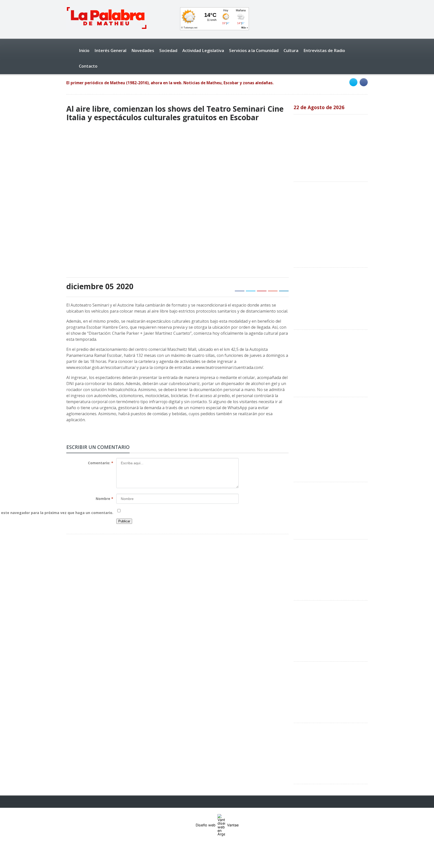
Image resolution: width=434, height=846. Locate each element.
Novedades (142, 50)
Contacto (88, 66)
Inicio (84, 50)
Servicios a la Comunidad (254, 50)
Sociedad (168, 50)
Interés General (110, 50)
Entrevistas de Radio (324, 50)
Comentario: (100, 462)
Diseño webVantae (217, 825)
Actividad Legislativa (203, 50)
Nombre (104, 498)
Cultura (291, 50)
